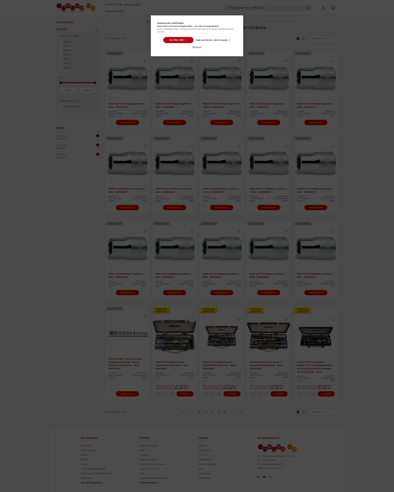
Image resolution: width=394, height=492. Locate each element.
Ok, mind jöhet (176, 40)
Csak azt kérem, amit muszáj (211, 40)
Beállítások (197, 47)
